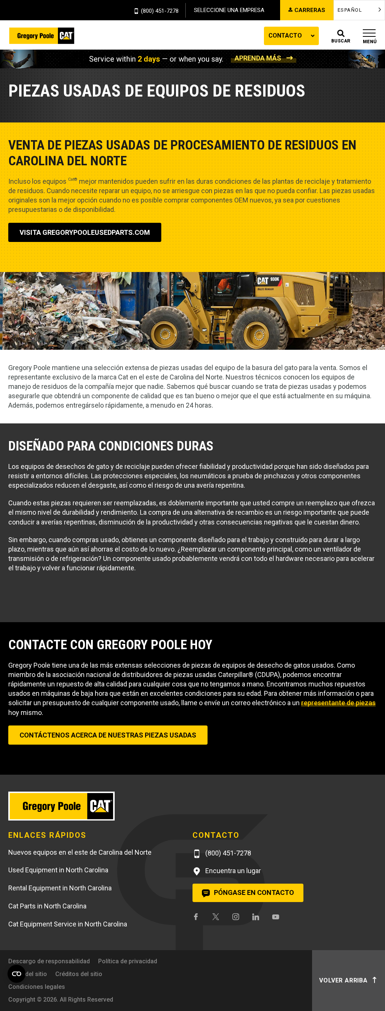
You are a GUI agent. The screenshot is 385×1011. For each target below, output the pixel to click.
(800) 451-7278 (160, 11)
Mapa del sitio (27, 974)
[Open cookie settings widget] (17, 974)
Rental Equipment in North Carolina (60, 888)
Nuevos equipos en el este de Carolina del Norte (80, 852)
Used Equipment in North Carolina (58, 870)
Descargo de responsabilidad (49, 961)
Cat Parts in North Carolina (47, 906)
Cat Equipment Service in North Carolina (67, 924)
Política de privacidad (127, 961)
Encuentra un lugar (232, 871)
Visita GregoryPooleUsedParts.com (85, 232)
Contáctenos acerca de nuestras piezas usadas (108, 735)
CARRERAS (309, 10)
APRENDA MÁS (258, 58)
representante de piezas (338, 703)
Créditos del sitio (78, 974)
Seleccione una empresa (229, 10)
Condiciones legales (36, 986)
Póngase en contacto (253, 892)
